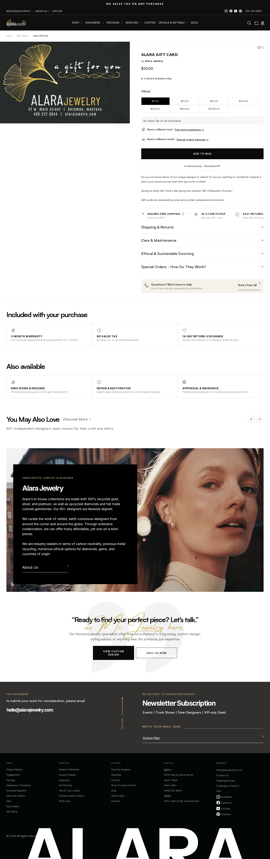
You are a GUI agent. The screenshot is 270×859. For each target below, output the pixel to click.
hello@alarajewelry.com (29, 710)
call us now (156, 652)
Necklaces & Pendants (18, 785)
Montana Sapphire (16, 790)
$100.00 (243, 101)
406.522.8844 (253, 11)
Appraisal (64, 780)
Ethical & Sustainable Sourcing (167, 253)
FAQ (218, 791)
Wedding (116, 774)
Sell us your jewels (69, 790)
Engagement (13, 774)
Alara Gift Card (40, 36)
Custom (115, 780)
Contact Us (222, 775)
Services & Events (18, 11)
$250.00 (155, 108)
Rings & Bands (14, 769)
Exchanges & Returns (227, 785)
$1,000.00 (214, 108)
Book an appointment (123, 785)
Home (9, 36)
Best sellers (12, 806)
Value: (146, 91)
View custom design (113, 652)
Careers (115, 801)
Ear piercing (65, 785)
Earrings (10, 780)
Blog (194, 22)
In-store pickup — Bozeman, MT (202, 166)
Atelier (57, 11)
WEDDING (113, 22)
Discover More (75, 419)
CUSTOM (150, 22)
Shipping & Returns (157, 227)
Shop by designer (120, 769)
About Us (30, 567)
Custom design (67, 774)
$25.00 (185, 101)
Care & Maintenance (159, 240)
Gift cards (12, 811)
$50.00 (214, 101)
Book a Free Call (247, 285)
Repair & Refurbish (69, 769)
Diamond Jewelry (15, 795)
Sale (8, 801)
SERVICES (132, 22)
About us (41, 11)
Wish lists (64, 801)
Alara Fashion (23, 36)
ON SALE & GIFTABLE (172, 22)
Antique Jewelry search (71, 795)
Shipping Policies (225, 780)
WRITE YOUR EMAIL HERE (161, 726)
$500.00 (185, 108)
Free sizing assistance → (189, 129)
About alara (117, 795)
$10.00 (155, 101)
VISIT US (168, 763)
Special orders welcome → (192, 139)
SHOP (76, 22)
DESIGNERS (93, 22)
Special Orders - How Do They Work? (173, 266)
